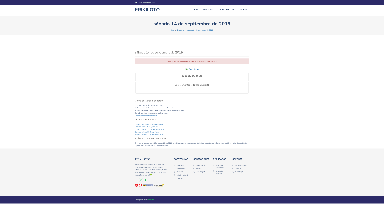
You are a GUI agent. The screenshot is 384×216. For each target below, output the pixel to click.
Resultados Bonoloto (220, 172)
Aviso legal (239, 172)
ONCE (234, 10)
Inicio (196, 10)
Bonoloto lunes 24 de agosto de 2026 (148, 127)
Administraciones (241, 165)
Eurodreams (180, 168)
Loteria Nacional (182, 175)
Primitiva (179, 178)
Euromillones (223, 10)
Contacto (238, 168)
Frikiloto (151, 200)
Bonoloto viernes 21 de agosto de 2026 (149, 135)
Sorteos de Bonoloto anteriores (146, 116)
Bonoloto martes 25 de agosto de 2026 (149, 124)
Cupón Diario (200, 165)
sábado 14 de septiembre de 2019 (200, 30)
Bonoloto (180, 30)
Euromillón (180, 165)
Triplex (198, 168)
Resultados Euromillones (220, 166)
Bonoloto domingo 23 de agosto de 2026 (149, 129)
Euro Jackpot (200, 172)
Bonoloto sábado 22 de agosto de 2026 (149, 132)
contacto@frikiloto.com (146, 2)
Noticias (244, 10)
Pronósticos (208, 10)
